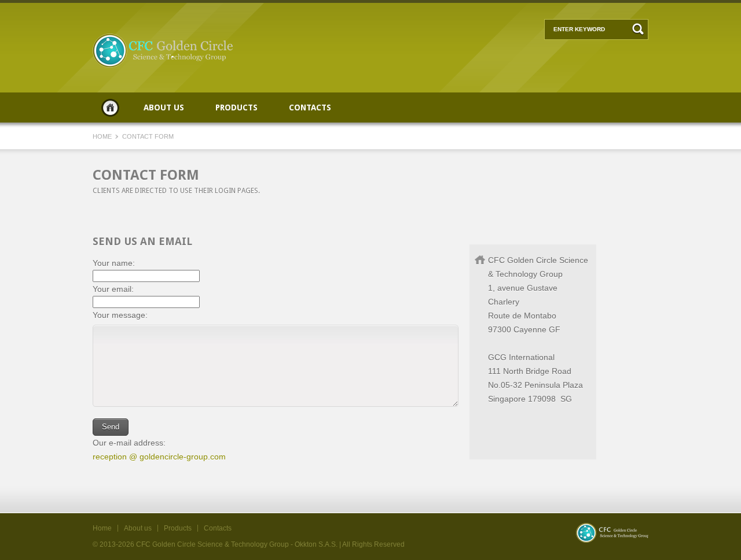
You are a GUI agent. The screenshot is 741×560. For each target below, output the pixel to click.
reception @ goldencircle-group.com (159, 456)
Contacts (310, 107)
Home (110, 107)
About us (164, 107)
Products (236, 107)
